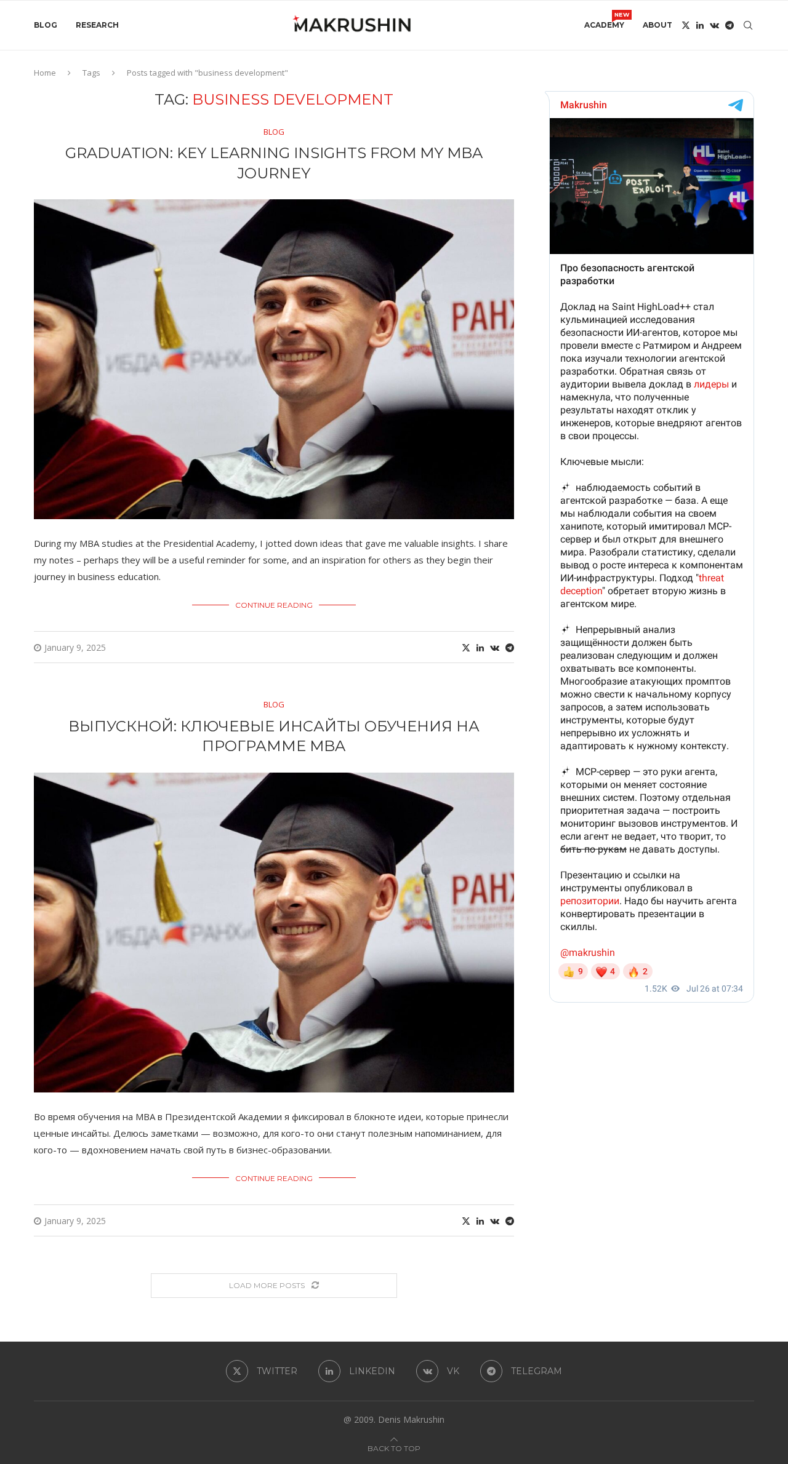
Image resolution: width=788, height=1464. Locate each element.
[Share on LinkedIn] (480, 647)
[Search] (748, 25)
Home (45, 72)
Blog (45, 25)
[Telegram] (729, 25)
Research (97, 25)
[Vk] (714, 25)
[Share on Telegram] (509, 647)
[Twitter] (685, 25)
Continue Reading (274, 605)
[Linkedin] (700, 25)
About (657, 25)
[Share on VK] (494, 647)
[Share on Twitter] (466, 647)
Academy (604, 20)
